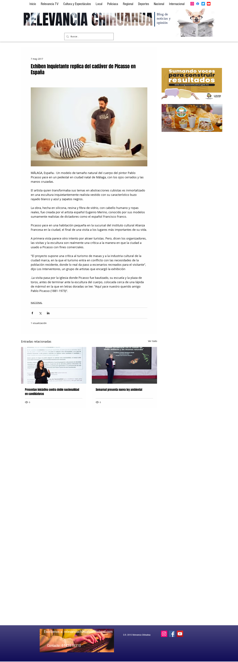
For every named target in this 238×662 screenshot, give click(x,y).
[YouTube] (180, 634)
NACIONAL (36, 302)
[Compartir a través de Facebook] (32, 313)
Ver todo (152, 341)
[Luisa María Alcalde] (53, 365)
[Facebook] (197, 4)
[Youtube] (208, 4)
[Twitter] (203, 4)
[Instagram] (192, 4)
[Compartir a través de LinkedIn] (48, 313)
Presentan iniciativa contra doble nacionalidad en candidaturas (52, 392)
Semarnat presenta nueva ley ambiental (119, 390)
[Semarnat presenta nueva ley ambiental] (124, 365)
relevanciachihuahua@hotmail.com (88, 631)
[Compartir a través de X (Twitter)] (40, 313)
